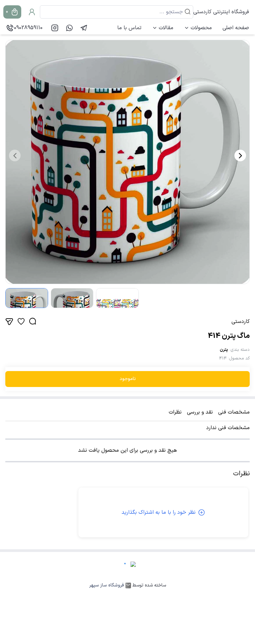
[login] (32, 12)
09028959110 (28, 28)
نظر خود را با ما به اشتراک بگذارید (159, 512)
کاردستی (240, 322)
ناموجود (128, 378)
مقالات (166, 28)
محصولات (201, 28)
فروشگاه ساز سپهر (106, 585)
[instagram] (54, 28)
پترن (224, 350)
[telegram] (84, 28)
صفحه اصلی (235, 28)
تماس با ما (129, 28)
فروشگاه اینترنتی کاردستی (221, 12)
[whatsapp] (69, 28)
